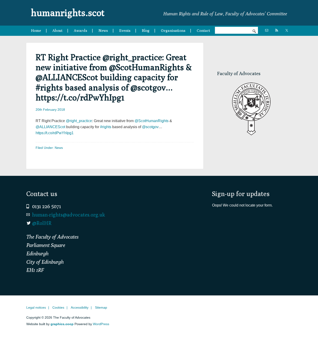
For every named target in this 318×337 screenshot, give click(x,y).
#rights (105, 127)
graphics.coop (62, 324)
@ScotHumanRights (152, 121)
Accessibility (79, 307)
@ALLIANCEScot (50, 127)
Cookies (58, 307)
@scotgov (150, 127)
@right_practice (79, 121)
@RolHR (41, 223)
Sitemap (101, 307)
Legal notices (36, 307)
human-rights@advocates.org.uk (68, 215)
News (59, 148)
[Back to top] (304, 323)
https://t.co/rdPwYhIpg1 (55, 133)
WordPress (101, 324)
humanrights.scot (68, 12)
